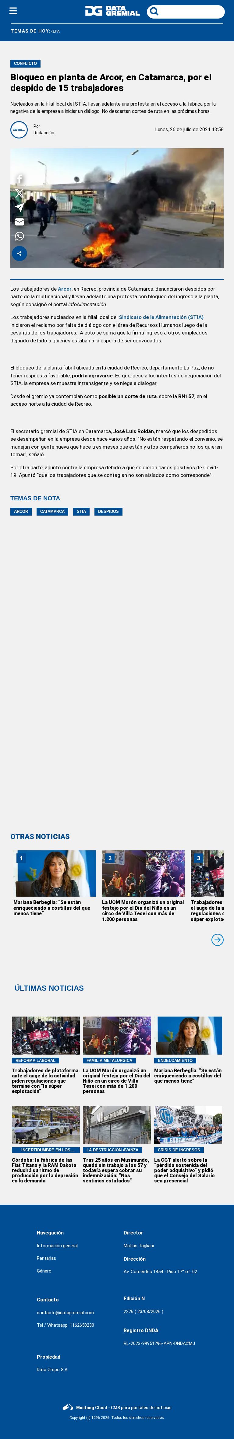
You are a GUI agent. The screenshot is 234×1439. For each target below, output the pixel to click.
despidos (108, 511)
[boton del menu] (13, 11)
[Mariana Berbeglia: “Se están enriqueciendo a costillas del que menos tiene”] (54, 873)
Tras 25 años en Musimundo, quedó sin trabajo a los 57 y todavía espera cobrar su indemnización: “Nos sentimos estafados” (116, 1170)
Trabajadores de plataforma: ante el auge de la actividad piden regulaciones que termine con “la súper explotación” (46, 1081)
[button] (19, 180)
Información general (57, 1245)
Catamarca (52, 511)
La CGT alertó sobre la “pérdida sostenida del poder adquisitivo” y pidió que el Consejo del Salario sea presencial (184, 1170)
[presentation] (217, 940)
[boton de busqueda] (154, 11)
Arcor (21, 511)
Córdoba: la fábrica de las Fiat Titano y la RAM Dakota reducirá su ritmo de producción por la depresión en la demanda (45, 1170)
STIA (81, 511)
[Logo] (112, 14)
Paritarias (46, 1258)
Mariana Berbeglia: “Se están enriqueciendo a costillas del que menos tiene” (51, 908)
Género (44, 1271)
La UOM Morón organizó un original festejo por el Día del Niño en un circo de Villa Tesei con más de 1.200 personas (143, 910)
